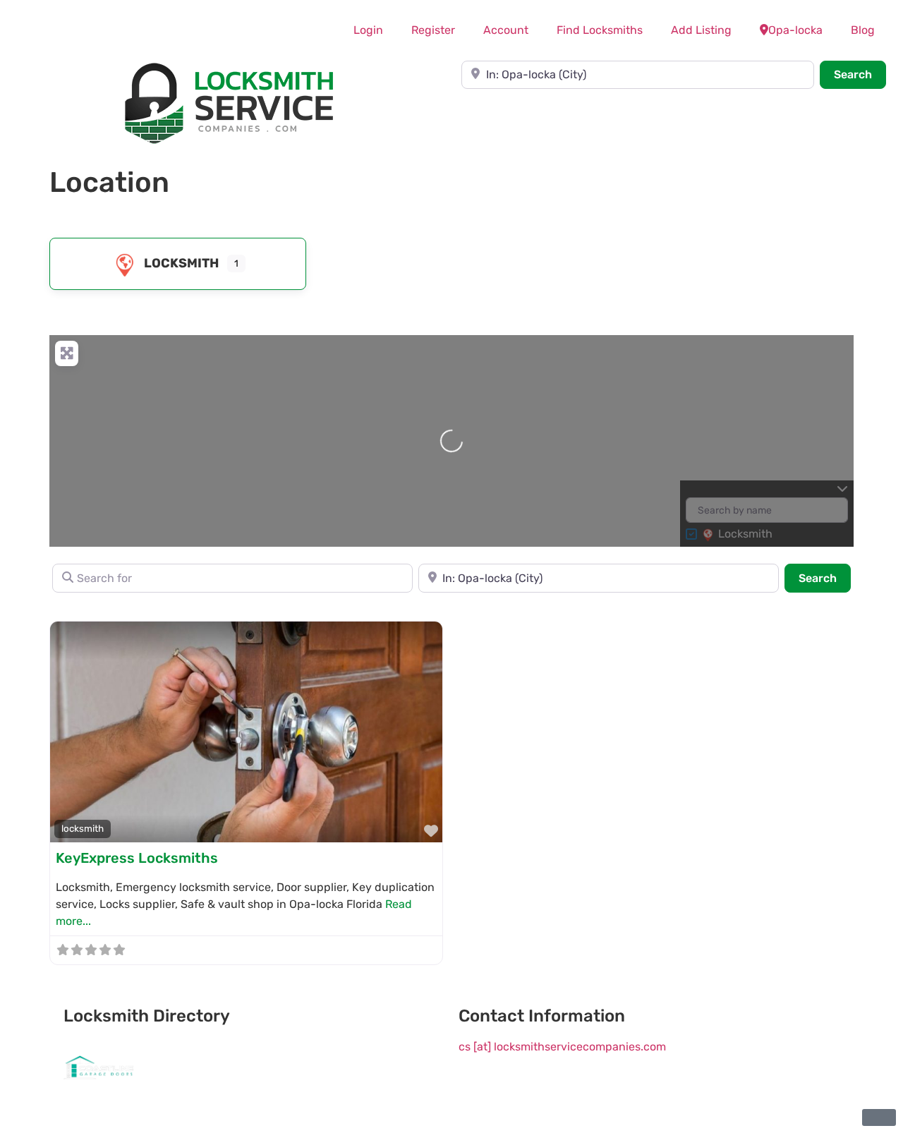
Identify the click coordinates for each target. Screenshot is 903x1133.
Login (368, 30)
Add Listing (701, 30)
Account (505, 30)
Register (433, 30)
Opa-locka (795, 30)
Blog (863, 30)
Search (860, 74)
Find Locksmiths (600, 30)
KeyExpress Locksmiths (137, 857)
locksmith (181, 263)
